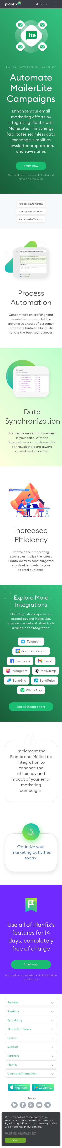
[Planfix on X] (31, 1105)
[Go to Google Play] (43, 1087)
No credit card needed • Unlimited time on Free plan (31, 977)
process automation (31, 203)
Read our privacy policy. (20, 1132)
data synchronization (31, 211)
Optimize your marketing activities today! (31, 852)
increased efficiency (31, 219)
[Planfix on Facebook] (22, 1105)
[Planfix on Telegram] (47, 1105)
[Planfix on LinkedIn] (14, 1105)
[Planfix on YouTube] (39, 1105)
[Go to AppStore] (19, 1087)
